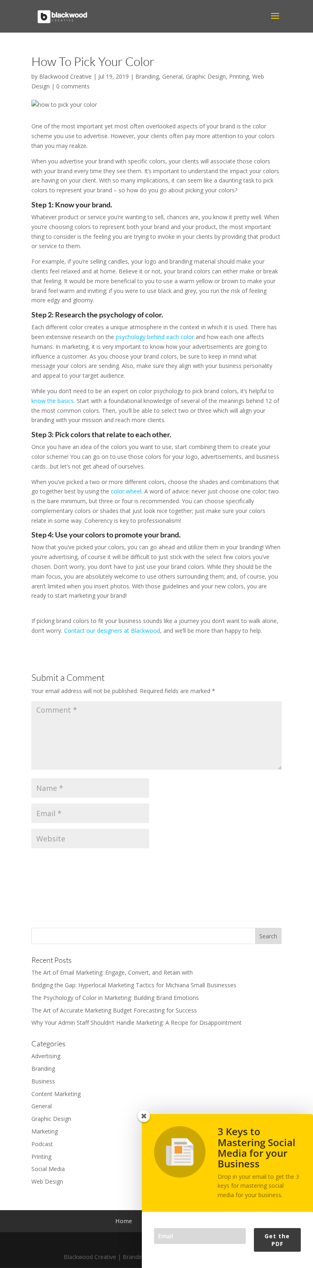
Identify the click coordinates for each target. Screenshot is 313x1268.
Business (43, 1081)
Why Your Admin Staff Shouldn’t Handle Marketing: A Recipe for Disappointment (136, 1022)
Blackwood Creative (65, 76)
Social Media (48, 1169)
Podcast (42, 1144)
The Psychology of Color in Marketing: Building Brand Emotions (115, 998)
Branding (147, 76)
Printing (239, 76)
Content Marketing (56, 1094)
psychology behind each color (155, 337)
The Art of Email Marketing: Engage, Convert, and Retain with (112, 972)
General (172, 76)
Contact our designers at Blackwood (112, 630)
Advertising (45, 1056)
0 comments (73, 86)
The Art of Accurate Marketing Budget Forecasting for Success (114, 1010)
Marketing (44, 1131)
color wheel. (127, 491)
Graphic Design (206, 76)
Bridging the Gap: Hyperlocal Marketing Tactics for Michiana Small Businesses (133, 985)
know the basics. (53, 401)
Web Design (47, 1181)
